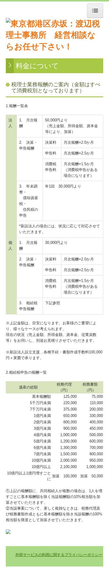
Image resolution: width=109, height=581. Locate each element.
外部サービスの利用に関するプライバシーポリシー (58, 555)
